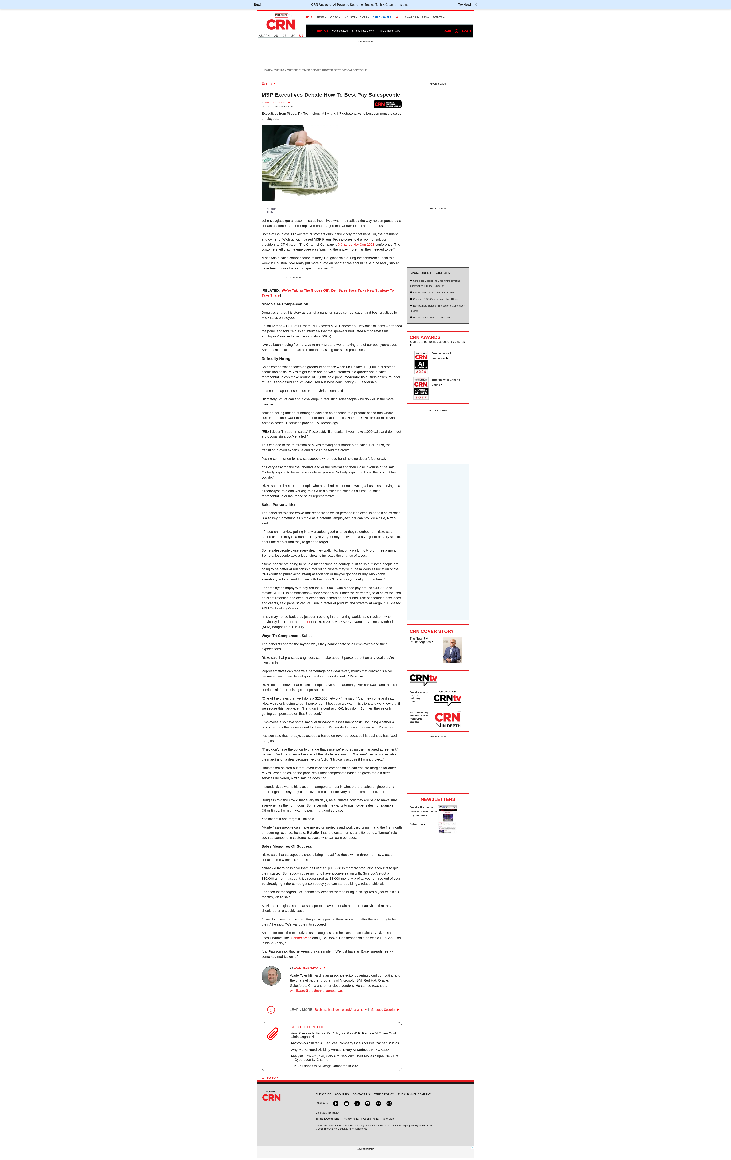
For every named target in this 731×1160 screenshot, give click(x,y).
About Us (342, 1094)
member (304, 622)
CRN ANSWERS (382, 17)
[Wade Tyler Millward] (271, 984)
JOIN (447, 31)
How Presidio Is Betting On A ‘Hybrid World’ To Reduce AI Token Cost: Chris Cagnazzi (344, 1035)
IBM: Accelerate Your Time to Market (431, 317)
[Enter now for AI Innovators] (423, 373)
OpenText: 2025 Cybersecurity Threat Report (436, 299)
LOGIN (466, 31)
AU (276, 36)
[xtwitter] (357, 1103)
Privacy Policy (351, 1118)
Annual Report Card (389, 30)
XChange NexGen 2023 (356, 244)
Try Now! (464, 4)
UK (293, 36)
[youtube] (367, 1103)
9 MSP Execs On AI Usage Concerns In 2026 (325, 1066)
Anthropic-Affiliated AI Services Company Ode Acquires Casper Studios (345, 1043)
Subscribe (416, 824)
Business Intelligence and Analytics (339, 1009)
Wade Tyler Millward (279, 102)
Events (267, 83)
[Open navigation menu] (309, 17)
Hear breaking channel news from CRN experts (419, 717)
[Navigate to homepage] (281, 30)
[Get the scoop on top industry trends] (447, 699)
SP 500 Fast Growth (363, 30)
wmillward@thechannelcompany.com (318, 991)
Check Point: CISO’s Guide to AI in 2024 (433, 292)
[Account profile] (456, 31)
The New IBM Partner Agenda (420, 640)
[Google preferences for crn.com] (387, 104)
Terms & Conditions (327, 1118)
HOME (267, 70)
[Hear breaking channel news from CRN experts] (447, 719)
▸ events (277, 70)
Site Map (388, 1118)
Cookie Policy (371, 1118)
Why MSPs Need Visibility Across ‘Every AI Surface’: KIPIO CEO (340, 1050)
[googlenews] (378, 1103)
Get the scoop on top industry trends (419, 697)
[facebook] (335, 1103)
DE (284, 36)
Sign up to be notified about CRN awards (437, 341)
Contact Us (361, 1094)
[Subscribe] (447, 833)
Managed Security (383, 1009)
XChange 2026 (340, 30)
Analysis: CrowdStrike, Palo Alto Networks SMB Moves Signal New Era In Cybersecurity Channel (345, 1058)
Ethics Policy (384, 1094)
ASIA (262, 36)
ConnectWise (301, 938)
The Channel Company (414, 1094)
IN (268, 36)
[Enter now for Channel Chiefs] (423, 398)
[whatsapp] (389, 1103)
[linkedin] (346, 1103)
